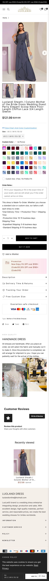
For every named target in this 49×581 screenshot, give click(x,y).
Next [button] (44, 52)
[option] (24, 52)
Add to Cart (36, 576)
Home (5, 18)
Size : (12, 132)
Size (5, 575)
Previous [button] (4, 52)
